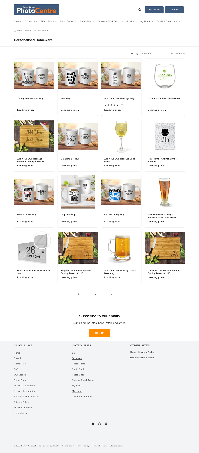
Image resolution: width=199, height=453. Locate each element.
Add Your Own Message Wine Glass (119, 160)
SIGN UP (99, 333)
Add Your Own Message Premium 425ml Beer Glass (162, 216)
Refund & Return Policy (26, 396)
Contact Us (20, 363)
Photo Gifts (85, 21)
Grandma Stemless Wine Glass (164, 98)
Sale (16, 21)
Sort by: (135, 53)
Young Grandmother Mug (30, 98)
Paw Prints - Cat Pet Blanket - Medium (163, 160)
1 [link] (78, 294)
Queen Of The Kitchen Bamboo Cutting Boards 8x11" (164, 272)
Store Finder (20, 380)
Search (18, 358)
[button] (140, 9)
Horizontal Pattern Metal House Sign (33, 272)
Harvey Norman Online (142, 352)
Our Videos (20, 374)
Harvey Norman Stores (142, 357)
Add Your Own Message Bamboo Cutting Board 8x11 (31, 160)
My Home (145, 21)
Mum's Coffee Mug (27, 215)
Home (19, 30)
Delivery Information (25, 391)
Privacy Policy (21, 402)
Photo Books (66, 21)
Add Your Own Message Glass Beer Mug (120, 272)
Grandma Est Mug (70, 159)
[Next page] (120, 294)
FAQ (16, 369)
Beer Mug (66, 98)
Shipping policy (116, 446)
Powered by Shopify (50, 446)
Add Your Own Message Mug (119, 98)
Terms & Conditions (24, 385)
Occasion (30, 21)
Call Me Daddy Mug (114, 215)
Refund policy (21, 413)
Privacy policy (83, 446)
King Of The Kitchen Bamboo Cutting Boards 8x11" (76, 272)
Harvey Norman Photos (31, 446)
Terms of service (99, 446)
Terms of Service (23, 407)
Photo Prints (47, 21)
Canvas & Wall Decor (108, 21)
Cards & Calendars (167, 21)
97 (112, 294)
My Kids (130, 21)
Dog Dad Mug (68, 215)
